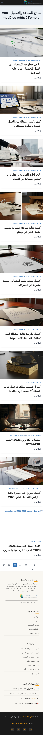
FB (31, 729)
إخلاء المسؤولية (34, 629)
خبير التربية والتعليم (33, 661)
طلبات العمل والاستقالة (19, 60)
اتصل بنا (36, 621)
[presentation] (21, 42)
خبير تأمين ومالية (33, 665)
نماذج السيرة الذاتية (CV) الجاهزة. (16, 488)
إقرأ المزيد (36, 78)
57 (4, 565)
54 (20, 565)
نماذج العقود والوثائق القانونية (33, 435)
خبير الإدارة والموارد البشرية (33, 60)
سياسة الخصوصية (33, 625)
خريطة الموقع (34, 633)
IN (18, 729)
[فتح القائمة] (2, 2)
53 (26, 565)
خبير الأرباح (35, 673)
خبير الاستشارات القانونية (31, 657)
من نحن (36, 617)
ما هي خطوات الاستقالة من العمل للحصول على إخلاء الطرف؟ (25, 68)
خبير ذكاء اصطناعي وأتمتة (31, 669)
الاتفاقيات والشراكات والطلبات (17, 435)
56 (9, 565)
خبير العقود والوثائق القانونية (30, 649)
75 (37, 569)
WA (12, 729)
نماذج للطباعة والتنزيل (35, 541)
